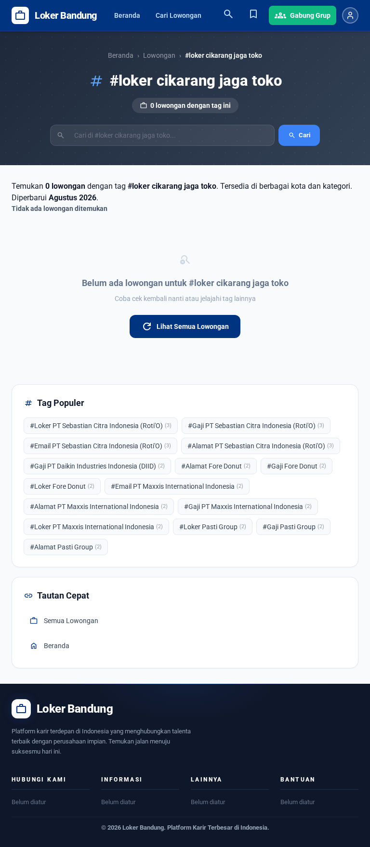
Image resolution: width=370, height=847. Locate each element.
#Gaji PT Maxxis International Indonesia (248, 506)
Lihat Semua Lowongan (185, 326)
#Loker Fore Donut (62, 486)
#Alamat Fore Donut (216, 466)
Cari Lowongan (178, 15)
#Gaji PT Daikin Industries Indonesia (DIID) (97, 466)
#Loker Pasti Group (212, 527)
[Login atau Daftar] (350, 15)
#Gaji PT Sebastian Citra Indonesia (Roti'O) (256, 426)
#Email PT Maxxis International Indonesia (177, 486)
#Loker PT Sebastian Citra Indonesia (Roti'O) (101, 426)
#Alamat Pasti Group (66, 547)
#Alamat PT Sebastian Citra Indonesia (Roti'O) (260, 446)
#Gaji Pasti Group (293, 527)
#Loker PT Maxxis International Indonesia (96, 527)
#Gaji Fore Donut (296, 466)
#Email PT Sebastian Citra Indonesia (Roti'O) (100, 446)
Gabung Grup (302, 15)
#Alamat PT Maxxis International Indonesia (99, 506)
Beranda (127, 15)
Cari (299, 135)
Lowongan (159, 55)
